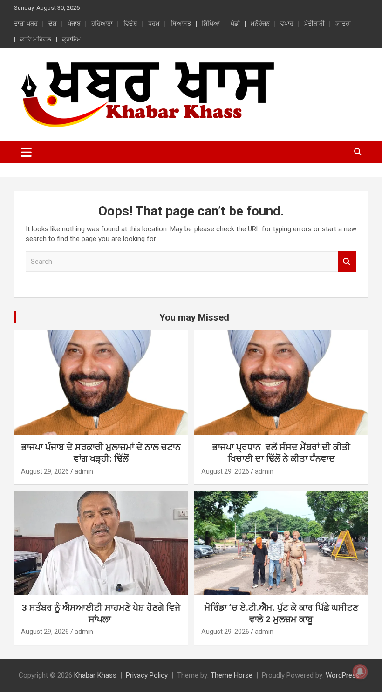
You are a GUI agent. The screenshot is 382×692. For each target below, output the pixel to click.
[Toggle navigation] (26, 152)
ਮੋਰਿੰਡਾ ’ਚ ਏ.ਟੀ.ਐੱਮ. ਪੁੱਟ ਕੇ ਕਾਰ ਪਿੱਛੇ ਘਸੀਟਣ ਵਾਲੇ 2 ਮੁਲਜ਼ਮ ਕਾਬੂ (281, 613)
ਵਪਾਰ (286, 23)
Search (347, 261)
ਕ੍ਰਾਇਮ (71, 39)
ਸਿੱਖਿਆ (211, 23)
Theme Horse (231, 675)
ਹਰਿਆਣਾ (102, 23)
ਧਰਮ (154, 23)
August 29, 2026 (45, 471)
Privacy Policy (147, 675)
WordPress (343, 675)
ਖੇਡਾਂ (235, 23)
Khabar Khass (95, 675)
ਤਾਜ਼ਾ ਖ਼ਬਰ (26, 23)
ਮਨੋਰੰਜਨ (260, 23)
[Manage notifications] (360, 671)
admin (84, 471)
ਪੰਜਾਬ (74, 23)
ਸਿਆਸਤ (181, 23)
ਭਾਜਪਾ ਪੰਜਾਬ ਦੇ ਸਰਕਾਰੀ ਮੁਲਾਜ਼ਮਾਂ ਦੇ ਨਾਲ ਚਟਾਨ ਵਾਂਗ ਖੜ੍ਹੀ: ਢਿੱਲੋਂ (101, 453)
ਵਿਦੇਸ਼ (130, 23)
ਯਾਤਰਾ (343, 23)
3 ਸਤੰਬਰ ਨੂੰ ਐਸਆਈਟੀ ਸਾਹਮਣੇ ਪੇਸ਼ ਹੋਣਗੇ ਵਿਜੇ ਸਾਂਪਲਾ (101, 613)
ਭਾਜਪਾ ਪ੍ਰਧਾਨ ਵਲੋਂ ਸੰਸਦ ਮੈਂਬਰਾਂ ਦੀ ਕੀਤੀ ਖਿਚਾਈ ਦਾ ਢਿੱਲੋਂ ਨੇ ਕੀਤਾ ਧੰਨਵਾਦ (281, 453)
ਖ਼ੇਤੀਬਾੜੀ (314, 23)
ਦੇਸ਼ (52, 23)
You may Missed (194, 317)
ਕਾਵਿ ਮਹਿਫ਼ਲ (35, 39)
